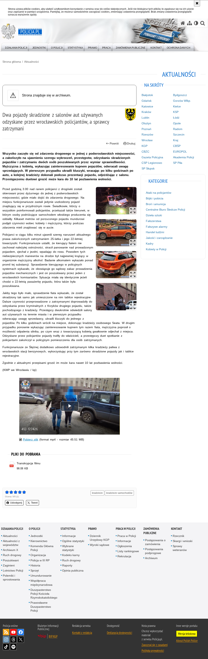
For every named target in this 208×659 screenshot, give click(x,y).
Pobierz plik (30, 439)
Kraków (146, 112)
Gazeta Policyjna (152, 157)
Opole (177, 123)
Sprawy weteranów (180, 548)
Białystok (147, 95)
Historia (35, 565)
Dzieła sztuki (154, 215)
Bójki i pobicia (154, 198)
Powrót (114, 143)
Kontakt (176, 529)
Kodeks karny (71, 555)
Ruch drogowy (12, 555)
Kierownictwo (38, 541)
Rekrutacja (124, 556)
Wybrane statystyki (68, 548)
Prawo (92, 529)
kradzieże (97, 493)
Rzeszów (147, 134)
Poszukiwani (11, 560)
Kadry (149, 243)
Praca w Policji (125, 529)
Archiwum (151, 558)
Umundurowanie (41, 575)
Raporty (67, 565)
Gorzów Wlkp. (182, 100)
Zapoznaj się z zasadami (155, 645)
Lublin (145, 117)
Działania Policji (12, 529)
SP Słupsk (148, 168)
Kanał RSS (6, 632)
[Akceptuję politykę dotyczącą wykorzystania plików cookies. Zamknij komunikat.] (197, 3)
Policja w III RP (40, 560)
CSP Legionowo (152, 162)
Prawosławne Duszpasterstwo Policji (40, 606)
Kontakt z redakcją (82, 633)
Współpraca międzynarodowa (41, 582)
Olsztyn (146, 123)
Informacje (69, 536)
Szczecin (178, 134)
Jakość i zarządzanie (159, 237)
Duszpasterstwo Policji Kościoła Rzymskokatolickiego (43, 593)
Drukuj (131, 143)
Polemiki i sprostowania (11, 577)
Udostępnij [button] (16, 502)
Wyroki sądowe (99, 544)
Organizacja (38, 555)
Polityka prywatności (153, 650)
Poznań (146, 129)
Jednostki (36, 536)
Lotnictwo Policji (13, 570)
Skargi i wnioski (182, 541)
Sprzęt (34, 570)
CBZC (145, 151)
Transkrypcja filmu (28, 463)
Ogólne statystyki (73, 541)
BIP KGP (53, 636)
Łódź (176, 117)
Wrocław (147, 140)
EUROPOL (180, 151)
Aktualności (31, 61)
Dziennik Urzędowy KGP (99, 537)
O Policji (34, 529)
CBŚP (177, 146)
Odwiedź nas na (13, 632)
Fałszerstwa (153, 221)
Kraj (175, 140)
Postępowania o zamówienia (155, 542)
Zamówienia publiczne (151, 531)
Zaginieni (9, 565)
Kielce (177, 106)
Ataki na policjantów (158, 192)
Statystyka (68, 529)
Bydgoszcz (180, 95)
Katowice (147, 106)
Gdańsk (147, 100)
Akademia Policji (183, 157)
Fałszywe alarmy (156, 226)
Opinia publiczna (72, 570)
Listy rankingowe (128, 551)
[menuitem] (16, 47)
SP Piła (177, 162)
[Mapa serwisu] (189, 23)
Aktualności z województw (11, 542)
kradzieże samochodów (119, 493)
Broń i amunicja (156, 204)
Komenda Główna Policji (41, 548)
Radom (177, 129)
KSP (176, 112)
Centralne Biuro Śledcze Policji (165, 209)
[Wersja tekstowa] (196, 23)
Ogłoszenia (124, 546)
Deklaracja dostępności (119, 633)
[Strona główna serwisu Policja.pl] (183, 23)
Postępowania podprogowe (154, 551)
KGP (144, 146)
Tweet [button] (34, 502)
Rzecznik (178, 536)
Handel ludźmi (155, 232)
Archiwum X (10, 550)
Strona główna (11, 61)
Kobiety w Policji (156, 249)
